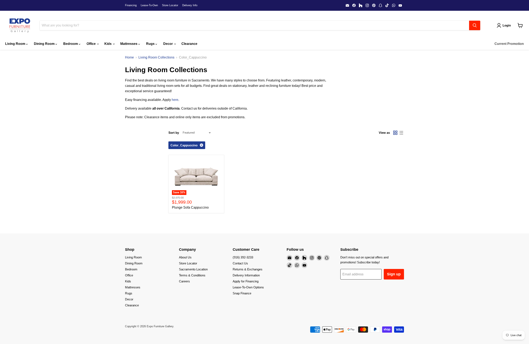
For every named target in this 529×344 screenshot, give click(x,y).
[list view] (401, 133)
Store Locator (170, 5)
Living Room (15, 43)
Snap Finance (242, 293)
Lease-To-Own (149, 5)
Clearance (189, 43)
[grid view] (395, 133)
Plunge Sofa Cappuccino (190, 207)
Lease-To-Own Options (248, 287)
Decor (168, 43)
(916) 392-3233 (243, 257)
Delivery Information (246, 275)
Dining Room (44, 43)
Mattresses (129, 43)
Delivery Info (189, 5)
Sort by (173, 132)
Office (92, 43)
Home (129, 57)
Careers (184, 281)
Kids (108, 43)
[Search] (474, 25)
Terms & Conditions (192, 275)
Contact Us (240, 263)
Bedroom (71, 43)
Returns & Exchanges (247, 269)
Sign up (394, 274)
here (175, 100)
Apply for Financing (246, 281)
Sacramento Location (193, 269)
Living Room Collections (156, 57)
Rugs (150, 43)
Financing (131, 5)
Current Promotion (509, 43)
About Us (185, 257)
